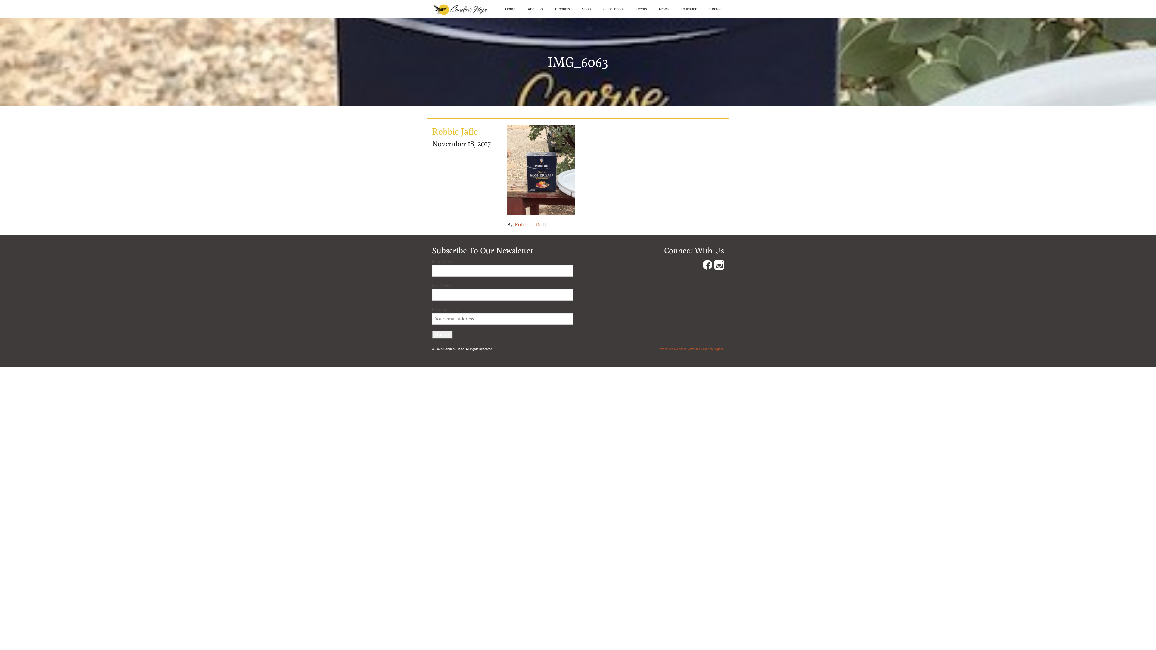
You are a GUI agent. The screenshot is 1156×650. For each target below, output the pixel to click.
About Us (535, 9)
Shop (586, 9)
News (664, 9)
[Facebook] (707, 266)
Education (689, 9)
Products (562, 9)
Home (510, 9)
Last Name (442, 285)
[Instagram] (719, 266)
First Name (442, 261)
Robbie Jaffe (528, 225)
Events (641, 9)
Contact (715, 9)
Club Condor (613, 9)
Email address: (445, 309)
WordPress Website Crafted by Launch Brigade (692, 349)
